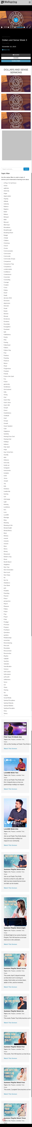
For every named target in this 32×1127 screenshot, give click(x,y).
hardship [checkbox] (6, 434)
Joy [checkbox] (5, 483)
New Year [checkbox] (6, 567)
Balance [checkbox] (6, 206)
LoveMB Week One (11, 829)
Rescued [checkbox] (6, 645)
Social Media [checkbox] (7, 698)
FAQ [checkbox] (5, 340)
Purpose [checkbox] (6, 627)
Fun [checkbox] (5, 379)
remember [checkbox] (7, 640)
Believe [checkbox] (6, 214)
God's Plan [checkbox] (7, 400)
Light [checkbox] (5, 502)
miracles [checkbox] (6, 541)
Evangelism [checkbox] (7, 326)
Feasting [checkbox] (6, 358)
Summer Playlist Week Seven (15, 968)
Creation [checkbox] (6, 285)
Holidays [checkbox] (6, 441)
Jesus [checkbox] (5, 478)
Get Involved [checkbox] (7, 389)
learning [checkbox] (6, 494)
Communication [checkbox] (8, 251)
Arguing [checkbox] (6, 198)
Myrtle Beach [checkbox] (7, 562)
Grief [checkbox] (5, 418)
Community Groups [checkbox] (9, 259)
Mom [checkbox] (5, 546)
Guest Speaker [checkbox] (8, 426)
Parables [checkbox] (6, 590)
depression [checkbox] (7, 303)
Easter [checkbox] (6, 311)
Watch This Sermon (10, 748)
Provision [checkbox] (6, 624)
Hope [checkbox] (5, 449)
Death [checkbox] (5, 295)
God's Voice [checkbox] (7, 402)
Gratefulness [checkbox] (7, 413)
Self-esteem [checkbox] (7, 674)
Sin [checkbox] (5, 692)
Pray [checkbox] (5, 614)
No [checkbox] (4, 577)
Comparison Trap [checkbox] (9, 264)
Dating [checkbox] (5, 290)
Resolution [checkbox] (7, 648)
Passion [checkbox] (6, 596)
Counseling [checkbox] (7, 279)
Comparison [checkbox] (7, 261)
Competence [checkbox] (7, 266)
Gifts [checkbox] (5, 392)
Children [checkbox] (6, 240)
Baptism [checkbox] (6, 209)
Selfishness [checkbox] (7, 679)
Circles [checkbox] (6, 248)
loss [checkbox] (5, 509)
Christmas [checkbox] (7, 243)
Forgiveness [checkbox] (7, 368)
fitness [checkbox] (6, 363)
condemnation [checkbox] (8, 269)
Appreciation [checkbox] (7, 196)
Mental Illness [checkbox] (8, 530)
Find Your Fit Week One (13, 737)
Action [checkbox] (5, 185)
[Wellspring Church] (9, 2)
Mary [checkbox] (5, 520)
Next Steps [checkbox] (7, 575)
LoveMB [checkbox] (6, 515)
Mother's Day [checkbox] (8, 556)
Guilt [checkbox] (5, 428)
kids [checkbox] (5, 486)
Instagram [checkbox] (7, 468)
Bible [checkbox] (5, 219)
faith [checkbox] (5, 332)
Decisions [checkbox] (6, 300)
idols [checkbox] (5, 457)
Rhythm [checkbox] (6, 656)
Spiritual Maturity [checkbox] (8, 703)
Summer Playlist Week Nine (14, 869)
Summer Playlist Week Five (14, 1047)
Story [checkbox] (5, 711)
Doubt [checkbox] (5, 308)
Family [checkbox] (6, 337)
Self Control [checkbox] (7, 671)
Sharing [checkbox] (6, 690)
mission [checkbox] (6, 543)
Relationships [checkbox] (8, 637)
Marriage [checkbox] (6, 517)
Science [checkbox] (6, 669)
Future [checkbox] (5, 381)
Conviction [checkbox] (7, 277)
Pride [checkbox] (5, 619)
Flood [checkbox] (5, 366)
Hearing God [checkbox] (7, 439)
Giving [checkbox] (5, 394)
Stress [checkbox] (6, 713)
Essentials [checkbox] (7, 324)
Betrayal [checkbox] (6, 217)
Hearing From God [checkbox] (9, 436)
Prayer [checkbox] (6, 617)
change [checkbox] (6, 238)
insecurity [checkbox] (6, 462)
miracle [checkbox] (6, 538)
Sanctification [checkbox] (7, 666)
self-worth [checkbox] (6, 677)
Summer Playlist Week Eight (14, 928)
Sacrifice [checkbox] (6, 661)
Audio (16, 55)
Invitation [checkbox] (6, 473)
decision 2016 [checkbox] (8, 298)
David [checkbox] (5, 292)
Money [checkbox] (6, 551)
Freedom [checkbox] (6, 371)
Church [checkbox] (6, 245)
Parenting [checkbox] (6, 593)
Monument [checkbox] (7, 554)
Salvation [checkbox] (6, 664)
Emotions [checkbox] (6, 321)
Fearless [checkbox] (6, 355)
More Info (6, 50)
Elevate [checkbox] (6, 316)
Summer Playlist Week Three (15, 1118)
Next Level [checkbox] (7, 572)
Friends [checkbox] (6, 373)
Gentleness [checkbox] (7, 387)
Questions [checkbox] (7, 632)
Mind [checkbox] (5, 533)
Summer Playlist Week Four (14, 1082)
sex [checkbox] (5, 684)
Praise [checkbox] (5, 611)
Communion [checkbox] (7, 253)
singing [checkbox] (6, 695)
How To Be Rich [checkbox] (8, 452)
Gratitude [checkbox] (6, 415)
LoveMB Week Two (11, 773)
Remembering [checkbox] (8, 643)
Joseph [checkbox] (6, 481)
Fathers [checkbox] (6, 347)
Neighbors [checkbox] (7, 564)
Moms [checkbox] (5, 549)
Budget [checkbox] (6, 235)
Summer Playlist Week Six (14, 1011)
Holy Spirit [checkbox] (7, 447)
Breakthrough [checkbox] (8, 230)
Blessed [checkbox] (6, 222)
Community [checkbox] (7, 256)
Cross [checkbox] (5, 287)
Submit (26, 169)
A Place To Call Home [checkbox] (10, 183)
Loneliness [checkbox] (7, 507)
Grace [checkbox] (5, 410)
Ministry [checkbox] (6, 536)
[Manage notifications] (3, 1119)
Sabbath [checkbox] (6, 658)
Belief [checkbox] (5, 211)
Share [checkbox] (5, 687)
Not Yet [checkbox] (6, 580)
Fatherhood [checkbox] (7, 345)
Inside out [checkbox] (6, 465)
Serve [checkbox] (5, 682)
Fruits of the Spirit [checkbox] (9, 376)
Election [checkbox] (6, 313)
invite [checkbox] (5, 475)
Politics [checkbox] (6, 609)
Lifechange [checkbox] (7, 499)
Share (16, 58)
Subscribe (16, 61)
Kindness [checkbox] (6, 488)
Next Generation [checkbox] (8, 569)
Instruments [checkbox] (7, 470)
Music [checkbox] (5, 559)
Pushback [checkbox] (7, 630)
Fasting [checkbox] (6, 342)
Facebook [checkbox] (6, 329)
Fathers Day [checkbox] (7, 350)
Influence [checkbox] (6, 460)
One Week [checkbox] (7, 585)
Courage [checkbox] (6, 282)
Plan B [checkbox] (6, 603)
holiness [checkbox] (6, 444)
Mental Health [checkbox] (8, 528)
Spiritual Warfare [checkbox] (8, 705)
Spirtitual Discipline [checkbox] (9, 708)
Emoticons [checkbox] (7, 319)
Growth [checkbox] (6, 423)
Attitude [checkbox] (6, 201)
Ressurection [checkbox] (7, 650)
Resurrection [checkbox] (7, 653)
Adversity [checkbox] (6, 191)
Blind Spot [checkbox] (7, 225)
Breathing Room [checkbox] (8, 232)
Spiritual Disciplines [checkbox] (9, 700)
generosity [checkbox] (7, 384)
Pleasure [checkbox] (6, 606)
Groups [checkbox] (6, 421)
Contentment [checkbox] (7, 274)
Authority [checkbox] (6, 204)
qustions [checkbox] (6, 635)
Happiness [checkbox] (7, 431)
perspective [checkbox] (7, 601)
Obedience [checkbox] (7, 583)
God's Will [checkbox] (7, 405)
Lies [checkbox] (5, 496)
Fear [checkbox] (5, 353)
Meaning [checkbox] (6, 522)
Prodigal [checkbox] (6, 622)
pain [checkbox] (5, 588)
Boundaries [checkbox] (7, 227)
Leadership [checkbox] (7, 491)
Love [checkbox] (5, 512)
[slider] (9, 27)
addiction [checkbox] (6, 188)
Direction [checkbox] (6, 306)
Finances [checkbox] (6, 360)
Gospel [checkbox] (6, 407)
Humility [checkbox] (6, 455)
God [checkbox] (5, 397)
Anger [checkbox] (5, 193)
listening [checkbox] (6, 504)
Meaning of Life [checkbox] (8, 525)
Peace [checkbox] (5, 598)
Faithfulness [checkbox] (7, 334)
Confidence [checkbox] (7, 272)
